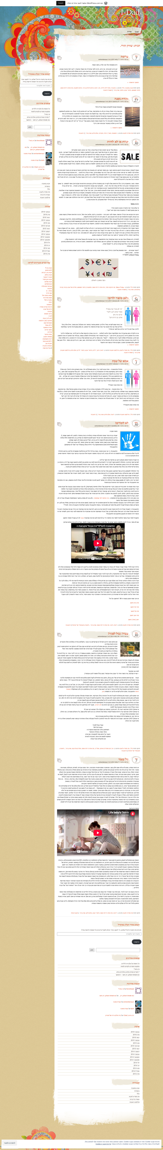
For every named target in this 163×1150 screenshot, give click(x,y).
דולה (50, 302)
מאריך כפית (107, 133)
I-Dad (130, 11)
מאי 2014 (136, 1068)
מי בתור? (136, 969)
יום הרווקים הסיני (111, 287)
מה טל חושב (135, 611)
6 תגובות (124, 751)
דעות (95, 88)
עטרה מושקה (47, 327)
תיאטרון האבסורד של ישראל (80, 625)
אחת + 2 (49, 291)
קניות (65, 287)
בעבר (82, 518)
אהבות (49, 288)
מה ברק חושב (134, 603)
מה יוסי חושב (134, 607)
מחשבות (89, 287)
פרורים (50, 332)
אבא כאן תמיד (47, 279)
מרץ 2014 (136, 1074)
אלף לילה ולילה (105, 88)
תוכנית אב (48, 343)
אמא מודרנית (47, 297)
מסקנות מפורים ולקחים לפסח (130, 966)
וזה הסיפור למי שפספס (101, 498)
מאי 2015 (136, 1043)
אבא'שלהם (48, 284)
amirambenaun (103, 59)
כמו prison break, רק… (126, 995)
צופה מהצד (48, 334)
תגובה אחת (74, 913)
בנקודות (136, 1091)
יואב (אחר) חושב (133, 619)
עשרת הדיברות (134, 1099)
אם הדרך (49, 293)
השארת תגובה (107, 90)
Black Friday (120, 287)
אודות (129, 31)
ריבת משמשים (47, 339)
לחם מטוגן (48, 270)
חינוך (98, 350)
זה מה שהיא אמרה (46, 307)
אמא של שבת (120, 361)
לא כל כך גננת (47, 318)
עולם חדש (95, 133)
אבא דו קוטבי (47, 277)
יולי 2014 (136, 1062)
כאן (103, 691)
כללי (123, 88)
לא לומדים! (121, 423)
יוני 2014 (136, 1065)
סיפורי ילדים (80, 350)
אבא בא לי (48, 268)
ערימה (124, 56)
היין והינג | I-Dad (128, 1015)
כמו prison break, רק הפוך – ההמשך (127, 975)
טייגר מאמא (48, 313)
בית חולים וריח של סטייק (113, 1015)
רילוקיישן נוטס (47, 341)
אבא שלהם (48, 281)
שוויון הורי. (116, 90)
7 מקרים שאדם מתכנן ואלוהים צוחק (128, 972)
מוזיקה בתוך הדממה (45, 320)
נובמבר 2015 (135, 1040)
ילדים (94, 350)
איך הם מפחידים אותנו (106, 748)
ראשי (137, 31)
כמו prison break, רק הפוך (107, 995)
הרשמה (136, 942)
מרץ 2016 (136, 1034)
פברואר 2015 (135, 1046)
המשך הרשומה (133, 82)
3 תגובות (81, 133)
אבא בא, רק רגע (47, 272)
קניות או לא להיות (117, 141)
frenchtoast (130, 989)
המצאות (114, 133)
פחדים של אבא (72, 287)
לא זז (50, 316)
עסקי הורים (48, 329)
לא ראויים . (97, 705)
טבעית (50, 311)
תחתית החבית (47, 346)
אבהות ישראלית (47, 286)
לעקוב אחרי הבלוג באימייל (128, 924)
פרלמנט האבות (114, 350)
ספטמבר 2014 (134, 1060)
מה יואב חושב (134, 615)
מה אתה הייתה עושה (66, 88)
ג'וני (99, 88)
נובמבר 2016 (135, 1032)
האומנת (49, 304)
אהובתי (113, 88)
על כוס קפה (46, 348)
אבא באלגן (48, 275)
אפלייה (97, 748)
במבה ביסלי (48, 300)
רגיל (59, 57)
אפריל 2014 (135, 1071)
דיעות (115, 913)
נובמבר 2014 (135, 1054)
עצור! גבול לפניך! (118, 633)
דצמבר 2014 (135, 1051)
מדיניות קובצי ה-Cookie (103, 1144)
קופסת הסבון (48, 336)
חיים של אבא (47, 309)
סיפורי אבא (127, 90)
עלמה (122, 90)
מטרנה (101, 133)
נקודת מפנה (121, 98)
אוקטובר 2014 (134, 1057)
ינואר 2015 (135, 1048)
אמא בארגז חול (47, 295)
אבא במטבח (129, 88)
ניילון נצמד (48, 325)
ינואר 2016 (135, 1037)
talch (132, 1008)
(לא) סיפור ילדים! (118, 298)
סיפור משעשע (136, 90)
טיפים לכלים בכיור (88, 88)
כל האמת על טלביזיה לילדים (130, 963)
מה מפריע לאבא (128, 133)
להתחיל (60, 3)
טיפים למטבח (78, 88)
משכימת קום (48, 323)
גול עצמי (123, 759)
